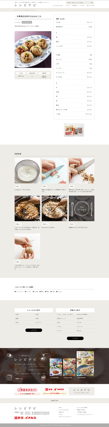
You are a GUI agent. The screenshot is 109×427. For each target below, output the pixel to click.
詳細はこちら (19, 378)
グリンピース (19, 291)
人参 (53, 291)
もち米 (36, 291)
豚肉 (42, 291)
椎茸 (47, 291)
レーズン (28, 291)
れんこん (59, 291)
